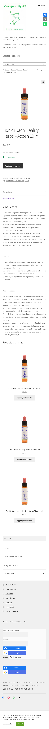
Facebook (17, 648)
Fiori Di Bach (14, 178)
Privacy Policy (11, 585)
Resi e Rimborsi (12, 611)
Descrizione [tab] (7, 192)
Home (7, 70)
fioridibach (10, 181)
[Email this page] (45, 19)
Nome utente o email (11, 630)
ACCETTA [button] (20, 724)
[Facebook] (45, 15)
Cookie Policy (11, 589)
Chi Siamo (9, 593)
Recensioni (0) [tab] (8, 199)
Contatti (9, 602)
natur (27, 181)
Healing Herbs (22, 70)
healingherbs (19, 181)
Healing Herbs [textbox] (24, 64)
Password (6, 639)
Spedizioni (10, 607)
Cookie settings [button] (8, 724)
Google (16, 653)
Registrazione (15, 657)
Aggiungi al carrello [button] (24, 398)
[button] (43, 82)
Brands (13, 70)
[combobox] (24, 64)
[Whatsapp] (45, 24)
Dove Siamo (10, 598)
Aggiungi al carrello (13, 166)
